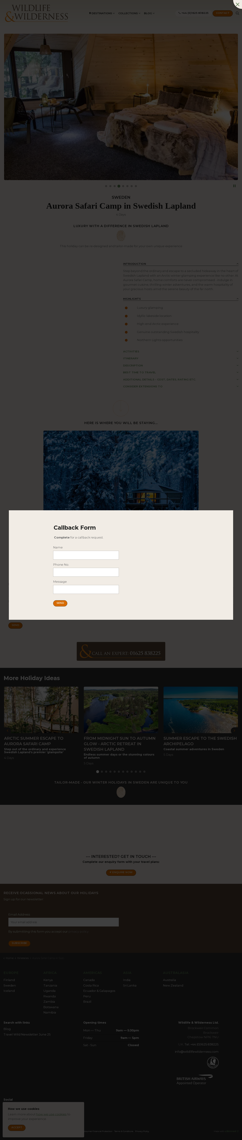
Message (60, 581)
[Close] (237, 4)
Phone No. (61, 564)
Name (58, 547)
